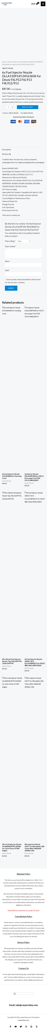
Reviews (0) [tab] (6, 154)
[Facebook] (10, 1027)
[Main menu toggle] (43, 4)
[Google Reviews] (31, 1027)
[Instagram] (26, 1027)
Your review (10, 246)
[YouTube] (16, 1027)
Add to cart (27, 107)
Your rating (10, 241)
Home (4, 62)
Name (7, 261)
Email (7, 270)
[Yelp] (37, 1027)
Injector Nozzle (12, 62)
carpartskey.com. (23, 1020)
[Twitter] (21, 1027)
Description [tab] (6, 149)
